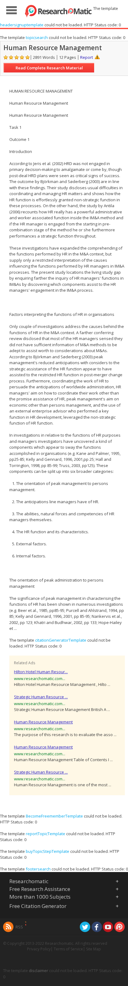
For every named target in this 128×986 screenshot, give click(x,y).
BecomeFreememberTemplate (54, 816)
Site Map (93, 949)
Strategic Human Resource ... (41, 697)
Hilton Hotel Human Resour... (41, 671)
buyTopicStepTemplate (47, 851)
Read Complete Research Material (49, 68)
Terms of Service (68, 949)
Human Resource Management (43, 722)
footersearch (38, 869)
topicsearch (37, 37)
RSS (19, 927)
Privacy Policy (39, 949)
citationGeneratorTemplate (60, 640)
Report (86, 57)
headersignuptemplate (21, 25)
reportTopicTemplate (45, 833)
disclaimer (38, 970)
